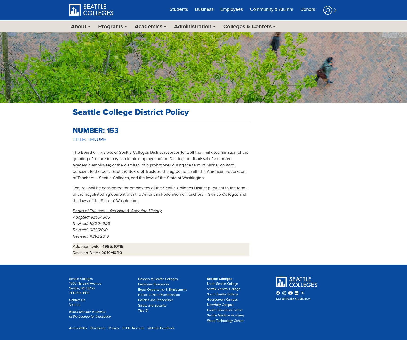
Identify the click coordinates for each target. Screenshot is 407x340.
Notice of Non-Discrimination (159, 295)
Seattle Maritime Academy (225, 315)
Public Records (133, 328)
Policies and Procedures (156, 300)
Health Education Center (225, 310)
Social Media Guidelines (293, 299)
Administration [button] (193, 26)
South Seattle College (222, 294)
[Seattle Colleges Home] (91, 10)
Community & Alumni (271, 9)
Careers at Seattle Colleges (158, 279)
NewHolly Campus (220, 305)
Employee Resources (153, 284)
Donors (307, 9)
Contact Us (77, 300)
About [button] (79, 26)
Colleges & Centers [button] (248, 26)
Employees (231, 9)
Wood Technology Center (225, 321)
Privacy (114, 328)
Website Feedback (161, 328)
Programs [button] (111, 26)
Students (179, 9)
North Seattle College (222, 284)
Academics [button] (149, 26)
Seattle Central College (223, 289)
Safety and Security (152, 305)
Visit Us (74, 305)
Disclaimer (98, 328)
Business (204, 9)
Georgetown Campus (222, 300)
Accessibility (78, 328)
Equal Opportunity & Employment (162, 290)
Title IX (143, 311)
